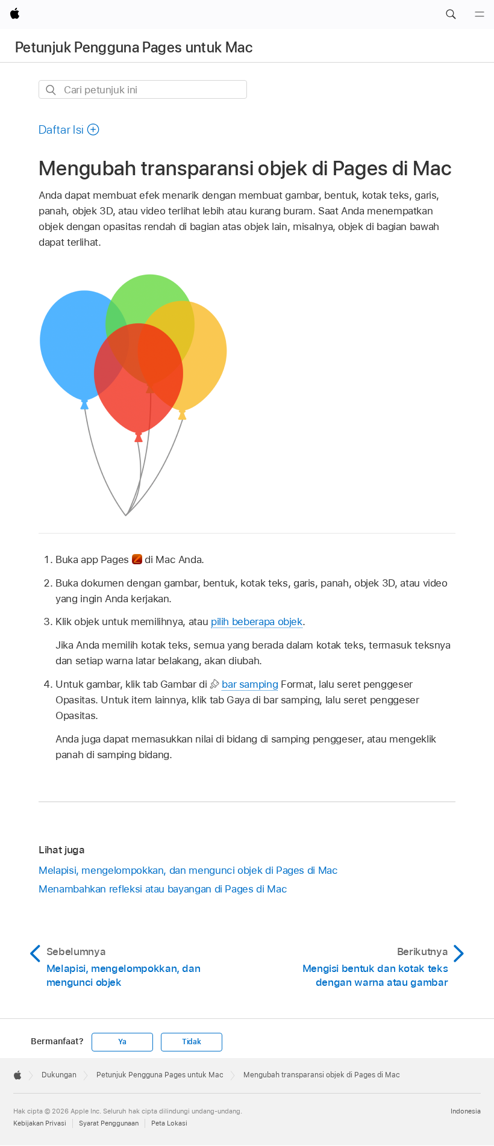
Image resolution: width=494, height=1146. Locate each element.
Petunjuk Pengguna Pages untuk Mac (133, 47)
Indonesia (466, 1111)
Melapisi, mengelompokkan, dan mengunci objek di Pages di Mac (188, 870)
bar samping (250, 684)
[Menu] (479, 14)
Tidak (191, 1042)
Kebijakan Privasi (39, 1123)
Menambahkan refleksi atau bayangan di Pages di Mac (163, 889)
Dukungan (59, 1075)
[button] (450, 14)
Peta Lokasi (169, 1123)
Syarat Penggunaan (109, 1123)
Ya (122, 1042)
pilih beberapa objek (256, 621)
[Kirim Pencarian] (51, 90)
